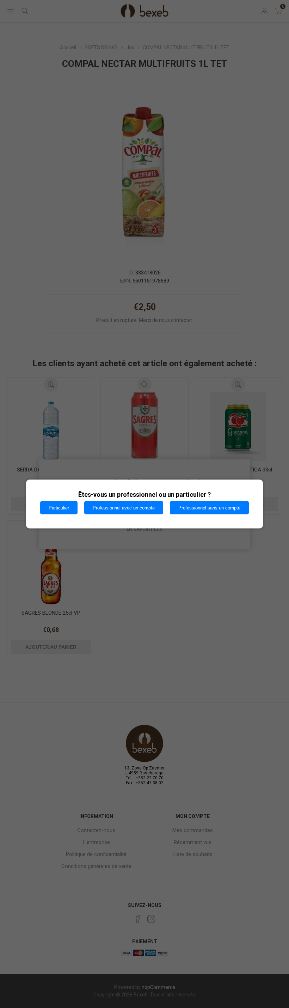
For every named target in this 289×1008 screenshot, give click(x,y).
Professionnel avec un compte (124, 508)
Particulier (59, 508)
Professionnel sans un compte (209, 508)
